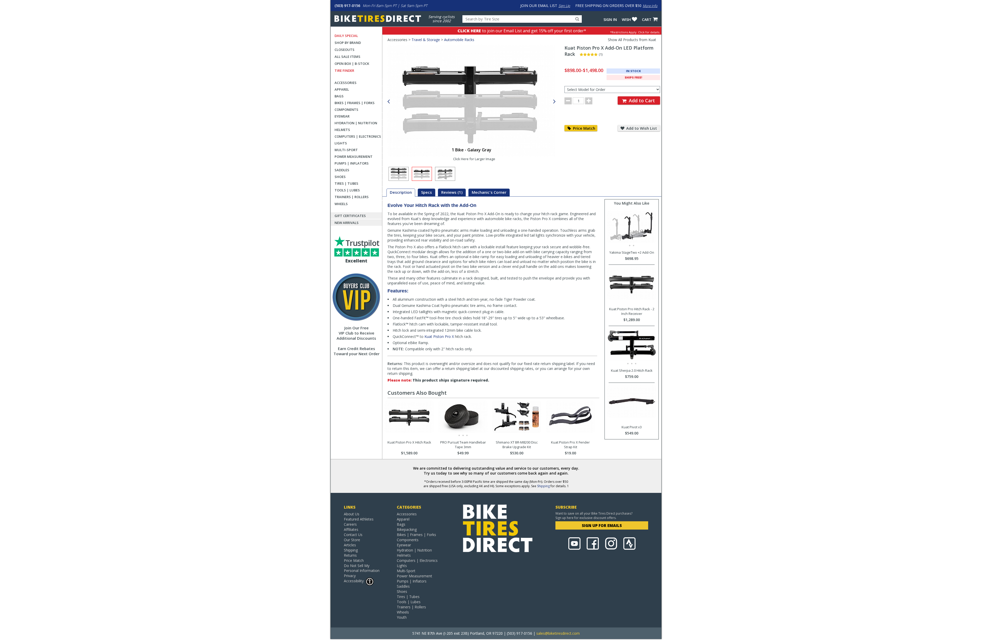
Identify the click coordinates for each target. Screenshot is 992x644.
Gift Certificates (350, 215)
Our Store (352, 539)
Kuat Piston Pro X (439, 336)
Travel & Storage (426, 39)
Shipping (543, 486)
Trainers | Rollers (352, 197)
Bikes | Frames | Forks (355, 102)
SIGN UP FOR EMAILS (602, 525)
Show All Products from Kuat (632, 39)
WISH (626, 19)
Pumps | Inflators (352, 163)
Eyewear (342, 116)
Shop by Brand (348, 42)
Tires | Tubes (346, 183)
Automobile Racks (459, 39)
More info (650, 5)
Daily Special (346, 35)
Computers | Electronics (358, 136)
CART (647, 19)
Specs (426, 192)
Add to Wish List (641, 128)
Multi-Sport (346, 150)
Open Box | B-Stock (352, 63)
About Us (351, 513)
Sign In (610, 19)
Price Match (583, 128)
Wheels (341, 203)
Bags (339, 96)
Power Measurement (354, 156)
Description (401, 192)
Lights (341, 143)
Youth (402, 617)
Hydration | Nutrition (356, 123)
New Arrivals (347, 222)
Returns (350, 555)
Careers (350, 524)
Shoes (340, 176)
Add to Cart (641, 100)
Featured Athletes (359, 519)
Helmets (342, 129)
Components (346, 109)
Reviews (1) (451, 192)
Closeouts (344, 49)
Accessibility (354, 580)
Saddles (342, 170)
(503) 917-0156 (347, 5)
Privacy (350, 575)
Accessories (346, 82)
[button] (554, 102)
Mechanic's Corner (489, 192)
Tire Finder (344, 70)
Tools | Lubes (347, 190)
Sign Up (564, 5)
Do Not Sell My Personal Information (361, 568)
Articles (350, 544)
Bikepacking (407, 529)
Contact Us (353, 534)
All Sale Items (347, 56)
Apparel (342, 89)
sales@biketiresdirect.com (558, 633)
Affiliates (351, 529)
